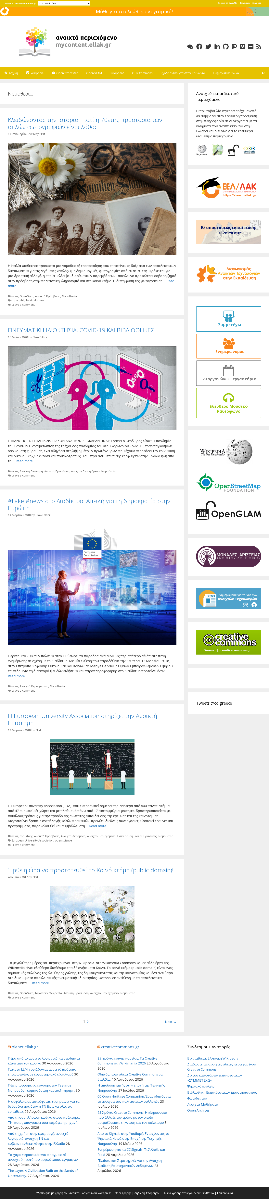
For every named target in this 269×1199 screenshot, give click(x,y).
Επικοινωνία (225, 1193)
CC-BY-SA (207, 1193)
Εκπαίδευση (125, 836)
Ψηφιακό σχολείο (200, 1086)
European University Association (32, 840)
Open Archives (198, 1110)
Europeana (117, 73)
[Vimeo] (242, 47)
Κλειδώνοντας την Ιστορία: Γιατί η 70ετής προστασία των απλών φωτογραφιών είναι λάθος (85, 123)
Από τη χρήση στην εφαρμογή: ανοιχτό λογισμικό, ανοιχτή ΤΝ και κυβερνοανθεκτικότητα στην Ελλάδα (38, 1138)
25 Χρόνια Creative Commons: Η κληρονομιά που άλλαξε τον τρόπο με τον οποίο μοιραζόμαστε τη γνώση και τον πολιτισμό (132, 1117)
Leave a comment (23, 304)
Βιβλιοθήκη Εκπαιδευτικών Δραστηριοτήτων (222, 1092)
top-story (26, 836)
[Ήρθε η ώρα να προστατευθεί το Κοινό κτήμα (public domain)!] (92, 951)
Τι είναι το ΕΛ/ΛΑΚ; (227, 3)
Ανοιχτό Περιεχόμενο (85, 471)
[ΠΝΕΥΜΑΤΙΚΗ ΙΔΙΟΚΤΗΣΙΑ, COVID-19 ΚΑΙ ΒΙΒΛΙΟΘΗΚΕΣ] (92, 429)
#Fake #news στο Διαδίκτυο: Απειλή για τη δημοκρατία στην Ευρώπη (89, 504)
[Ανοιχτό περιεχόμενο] (67, 41)
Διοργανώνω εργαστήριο (228, 379)
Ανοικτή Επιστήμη (31, 471)
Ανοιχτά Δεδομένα (73, 836)
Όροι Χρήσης (123, 1193)
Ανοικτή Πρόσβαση (47, 296)
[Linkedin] (217, 47)
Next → (170, 1021)
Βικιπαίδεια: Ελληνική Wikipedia (212, 1058)
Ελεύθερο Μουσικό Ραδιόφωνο (229, 409)
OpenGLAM (94, 73)
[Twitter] (208, 47)
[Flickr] (250, 47)
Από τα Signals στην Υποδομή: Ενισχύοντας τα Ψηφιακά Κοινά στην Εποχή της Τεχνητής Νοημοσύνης (133, 1138)
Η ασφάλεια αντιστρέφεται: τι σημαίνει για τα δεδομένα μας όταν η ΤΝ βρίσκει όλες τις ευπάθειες (44, 1106)
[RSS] (258, 47)
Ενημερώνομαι (228, 351)
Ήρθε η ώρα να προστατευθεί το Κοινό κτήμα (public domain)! (90, 870)
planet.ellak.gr (25, 1046)
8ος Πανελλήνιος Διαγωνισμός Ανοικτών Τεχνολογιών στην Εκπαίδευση (134, 11)
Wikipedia (55, 993)
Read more (24, 461)
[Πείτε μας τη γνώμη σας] (190, 47)
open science (63, 840)
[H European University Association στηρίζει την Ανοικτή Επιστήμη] (92, 794)
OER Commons (142, 73)
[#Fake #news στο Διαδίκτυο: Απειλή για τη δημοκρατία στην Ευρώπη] (92, 644)
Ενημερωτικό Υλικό (226, 73)
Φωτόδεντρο (197, 1098)
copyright (17, 300)
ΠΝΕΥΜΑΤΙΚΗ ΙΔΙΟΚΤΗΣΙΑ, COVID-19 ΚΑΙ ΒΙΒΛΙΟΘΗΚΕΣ (81, 330)
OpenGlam (26, 296)
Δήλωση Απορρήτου (147, 1193)
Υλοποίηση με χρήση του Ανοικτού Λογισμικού (66, 1193)
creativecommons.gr (25, 3)
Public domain (35, 300)
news (14, 296)
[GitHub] (226, 47)
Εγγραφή (245, 3)
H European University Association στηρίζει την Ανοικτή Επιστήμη (82, 719)
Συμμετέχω (228, 324)
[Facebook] (199, 47)
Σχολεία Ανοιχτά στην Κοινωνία (182, 73)
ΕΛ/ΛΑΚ (9, 3)
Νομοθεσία (69, 296)
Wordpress (104, 1193)
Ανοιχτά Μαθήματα (202, 1104)
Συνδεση (257, 3)
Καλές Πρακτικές (145, 836)
